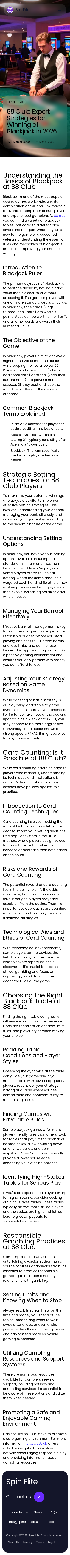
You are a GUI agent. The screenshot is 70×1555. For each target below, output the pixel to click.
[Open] (58, 9)
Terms (40, 1542)
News (38, 1512)
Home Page (18, 1512)
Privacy (27, 1542)
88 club (60, 216)
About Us (13, 1542)
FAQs (53, 1512)
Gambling (16, 102)
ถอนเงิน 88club (35, 1443)
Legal (51, 1542)
